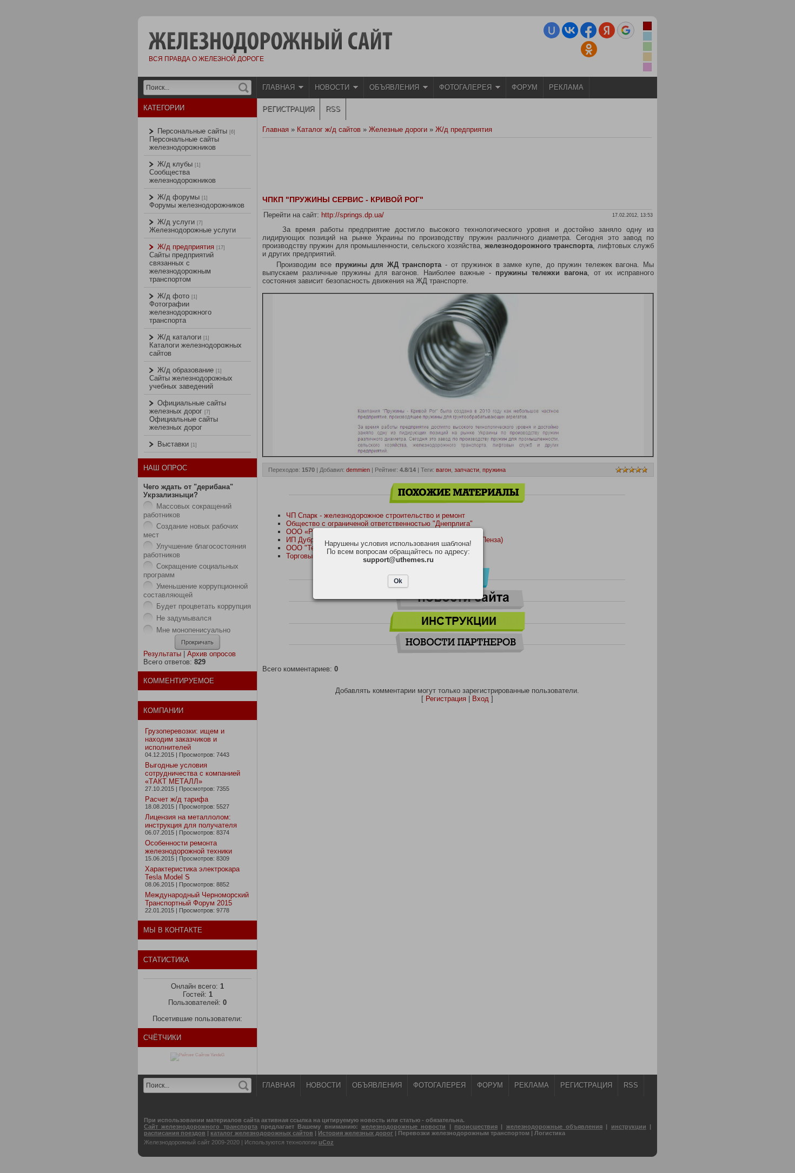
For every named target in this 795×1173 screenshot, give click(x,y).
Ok (398, 581)
